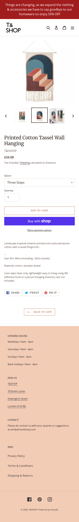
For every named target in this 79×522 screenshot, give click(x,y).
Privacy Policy (16, 456)
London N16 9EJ (17, 406)
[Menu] (72, 27)
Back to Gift (42, 311)
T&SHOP (12, 383)
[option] (22, 115)
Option (7, 175)
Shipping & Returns (20, 475)
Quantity (8, 190)
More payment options (39, 230)
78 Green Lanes (16, 391)
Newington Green (18, 398)
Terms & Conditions (20, 466)
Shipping (25, 162)
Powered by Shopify (48, 509)
